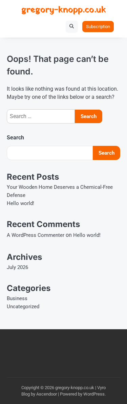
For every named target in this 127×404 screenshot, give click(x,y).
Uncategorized (23, 307)
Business (17, 298)
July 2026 (17, 267)
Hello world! (20, 203)
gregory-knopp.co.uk (63, 10)
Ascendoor (46, 394)
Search (15, 137)
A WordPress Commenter (35, 235)
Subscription (98, 26)
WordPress (94, 394)
